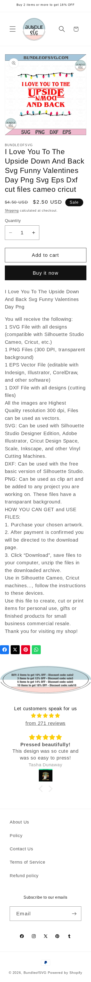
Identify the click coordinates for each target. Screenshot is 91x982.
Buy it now (45, 273)
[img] (45, 716)
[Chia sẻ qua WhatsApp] (36, 649)
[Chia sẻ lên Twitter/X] (15, 649)
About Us (19, 822)
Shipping (12, 210)
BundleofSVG (35, 973)
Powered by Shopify (65, 973)
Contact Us (21, 848)
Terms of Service (27, 862)
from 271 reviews (45, 723)
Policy (16, 835)
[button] (12, 29)
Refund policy (24, 875)
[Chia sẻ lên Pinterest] (25, 649)
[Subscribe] (74, 913)
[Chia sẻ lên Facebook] (4, 649)
